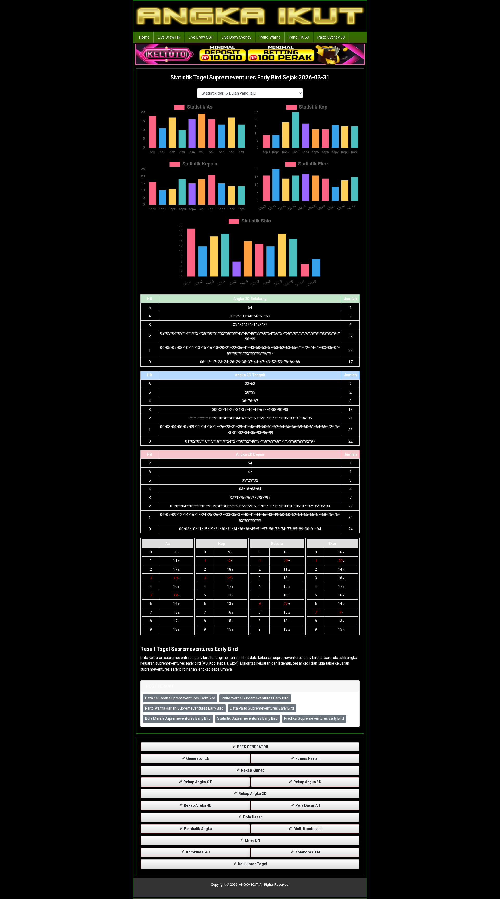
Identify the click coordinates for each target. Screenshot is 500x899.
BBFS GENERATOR (252, 747)
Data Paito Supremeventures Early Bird (262, 708)
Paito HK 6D (299, 37)
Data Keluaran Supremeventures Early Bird (180, 698)
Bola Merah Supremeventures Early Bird (178, 718)
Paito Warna (270, 37)
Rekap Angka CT (197, 782)
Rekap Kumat (252, 770)
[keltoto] (250, 54)
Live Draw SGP (201, 37)
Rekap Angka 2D (252, 794)
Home (144, 37)
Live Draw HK (169, 37)
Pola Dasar (252, 817)
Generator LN (197, 758)
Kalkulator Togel (252, 864)
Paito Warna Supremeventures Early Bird (255, 698)
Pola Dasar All (307, 805)
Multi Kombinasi (307, 829)
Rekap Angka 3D (307, 782)
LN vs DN (252, 840)
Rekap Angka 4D (197, 805)
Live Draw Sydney (236, 37)
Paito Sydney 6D (331, 37)
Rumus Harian (307, 758)
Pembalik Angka (197, 829)
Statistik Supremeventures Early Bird (247, 718)
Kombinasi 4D (197, 852)
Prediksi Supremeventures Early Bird (314, 718)
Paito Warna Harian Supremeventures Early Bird (184, 708)
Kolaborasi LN (307, 852)
